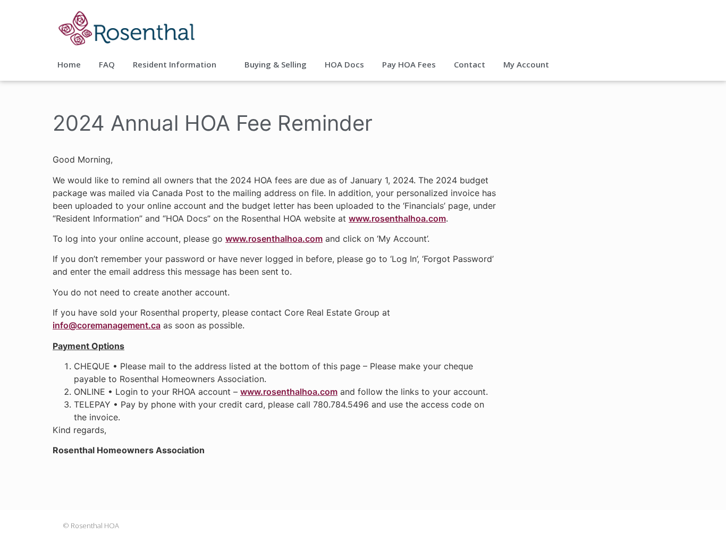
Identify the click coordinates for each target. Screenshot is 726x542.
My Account (526, 64)
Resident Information (174, 64)
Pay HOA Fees (409, 64)
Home (69, 64)
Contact (469, 64)
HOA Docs (344, 64)
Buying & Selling (275, 64)
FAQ (107, 64)
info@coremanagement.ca (107, 325)
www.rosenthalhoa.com (397, 218)
